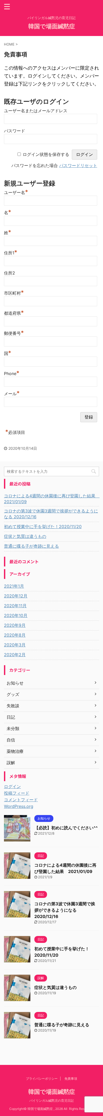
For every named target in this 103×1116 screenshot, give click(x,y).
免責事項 (70, 1079)
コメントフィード (21, 799)
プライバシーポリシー (42, 1079)
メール (12, 393)
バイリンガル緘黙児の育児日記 (51, 1100)
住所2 (9, 273)
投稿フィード (16, 793)
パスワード (14, 130)
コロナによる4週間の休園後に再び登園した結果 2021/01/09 (51, 498)
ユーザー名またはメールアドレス (35, 110)
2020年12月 (15, 595)
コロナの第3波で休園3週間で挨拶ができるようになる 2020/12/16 (51, 513)
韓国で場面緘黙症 (51, 26)
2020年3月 (15, 644)
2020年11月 (15, 605)
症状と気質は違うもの (25, 536)
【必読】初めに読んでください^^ (66, 827)
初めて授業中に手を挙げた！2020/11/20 (43, 526)
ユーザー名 (16, 191)
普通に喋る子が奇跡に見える (31, 546)
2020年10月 (15, 615)
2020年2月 (15, 654)
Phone (11, 373)
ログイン (12, 786)
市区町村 (14, 292)
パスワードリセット (78, 165)
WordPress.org (18, 806)
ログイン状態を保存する (46, 154)
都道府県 (14, 312)
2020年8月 (15, 635)
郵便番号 (14, 332)
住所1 (10, 252)
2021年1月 (14, 586)
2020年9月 (15, 625)
